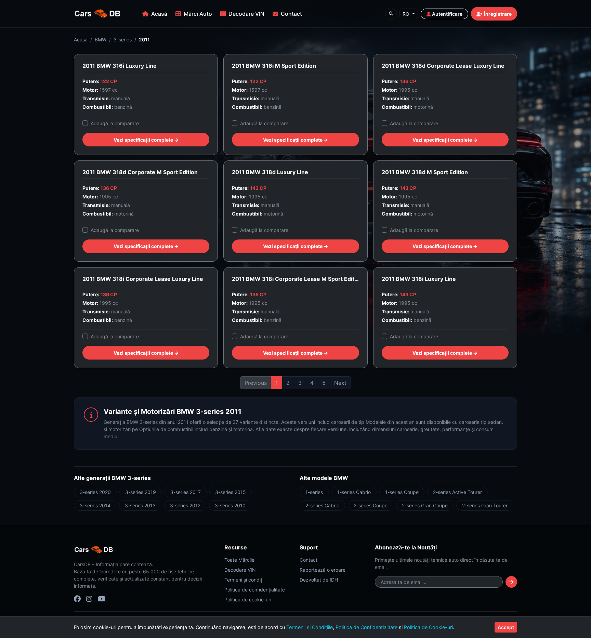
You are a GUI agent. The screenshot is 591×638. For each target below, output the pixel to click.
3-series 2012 (185, 505)
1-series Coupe (402, 492)
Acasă (159, 13)
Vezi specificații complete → (146, 140)
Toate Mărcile (239, 560)
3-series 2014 (95, 505)
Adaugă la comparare (115, 123)
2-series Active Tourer (457, 492)
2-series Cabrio (322, 505)
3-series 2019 (140, 492)
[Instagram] (89, 599)
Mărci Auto (198, 13)
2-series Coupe (371, 505)
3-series (123, 39)
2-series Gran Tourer (485, 505)
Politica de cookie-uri (247, 599)
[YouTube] (102, 599)
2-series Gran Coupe (425, 505)
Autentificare (447, 14)
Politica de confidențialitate (254, 590)
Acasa (81, 39)
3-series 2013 (140, 505)
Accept (506, 627)
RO (407, 14)
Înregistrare (498, 14)
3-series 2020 (95, 492)
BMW (100, 39)
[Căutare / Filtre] (391, 13)
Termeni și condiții (244, 580)
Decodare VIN (246, 13)
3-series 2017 (185, 492)
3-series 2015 (230, 492)
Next (340, 382)
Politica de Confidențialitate (366, 627)
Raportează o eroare (322, 570)
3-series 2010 (230, 505)
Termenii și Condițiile (309, 627)
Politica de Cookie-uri (428, 627)
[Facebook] (77, 599)
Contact (291, 13)
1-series (314, 492)
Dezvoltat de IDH (319, 580)
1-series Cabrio (354, 492)
